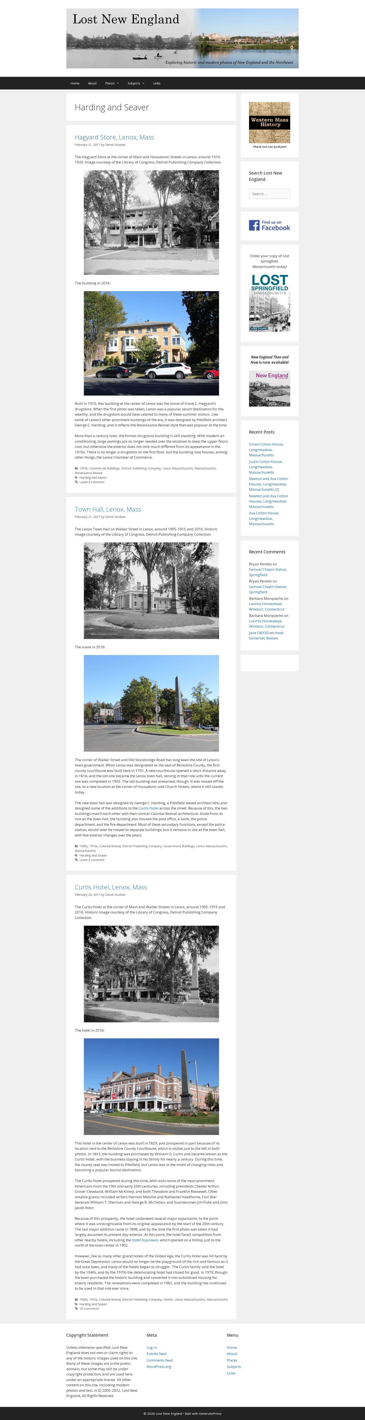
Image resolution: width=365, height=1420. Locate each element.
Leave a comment (92, 482)
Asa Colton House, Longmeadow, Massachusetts (264, 518)
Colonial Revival (110, 846)
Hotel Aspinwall (145, 1240)
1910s (83, 468)
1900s (83, 846)
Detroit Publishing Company (141, 468)
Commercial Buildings (104, 468)
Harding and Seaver (93, 478)
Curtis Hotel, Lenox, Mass (111, 887)
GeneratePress (210, 1413)
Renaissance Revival (88, 473)
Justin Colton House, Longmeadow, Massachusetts (266, 467)
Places (110, 83)
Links (157, 83)
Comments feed (160, 1360)
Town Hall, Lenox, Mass (108, 509)
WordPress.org (159, 1366)
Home (75, 83)
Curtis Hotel (148, 808)
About (92, 83)
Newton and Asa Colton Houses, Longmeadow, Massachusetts (268, 501)
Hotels (168, 1299)
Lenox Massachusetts (177, 468)
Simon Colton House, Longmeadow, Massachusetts (266, 449)
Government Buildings (179, 846)
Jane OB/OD (259, 632)
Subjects (134, 83)
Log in (152, 1347)
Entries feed (156, 1353)
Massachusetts (205, 468)
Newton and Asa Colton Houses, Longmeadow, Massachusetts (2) (268, 484)
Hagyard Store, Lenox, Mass (114, 137)
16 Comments (89, 1309)
